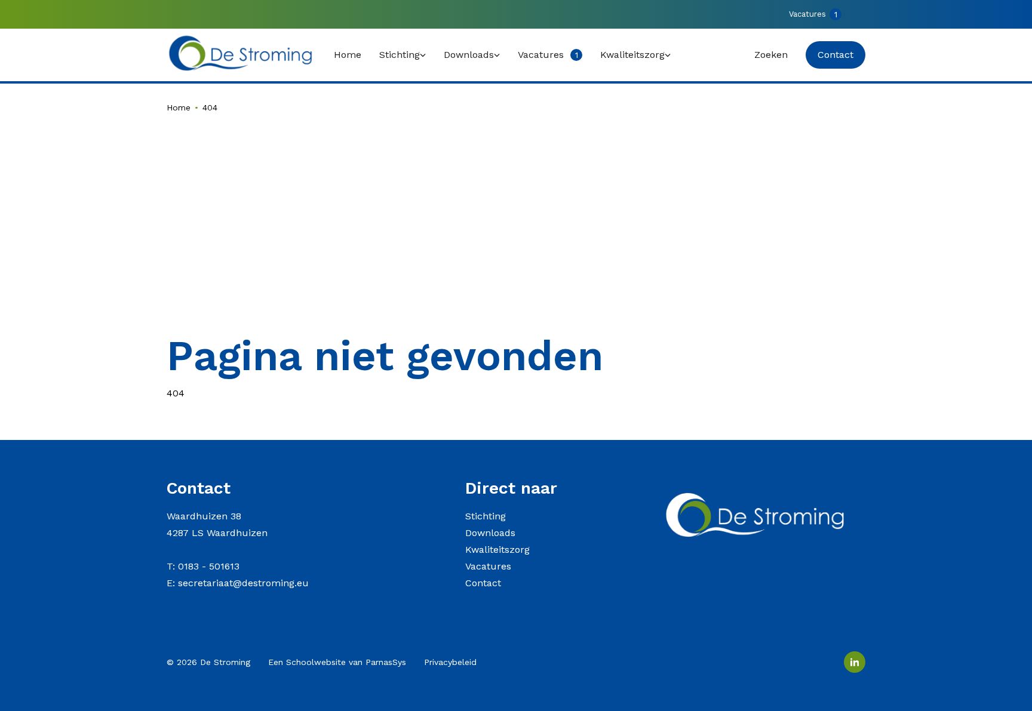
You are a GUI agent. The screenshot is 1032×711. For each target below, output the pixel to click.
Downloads (490, 532)
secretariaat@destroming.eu (243, 583)
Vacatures (488, 566)
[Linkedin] (854, 662)
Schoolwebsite (316, 662)
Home (179, 107)
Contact (483, 583)
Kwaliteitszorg (497, 549)
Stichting (485, 516)
